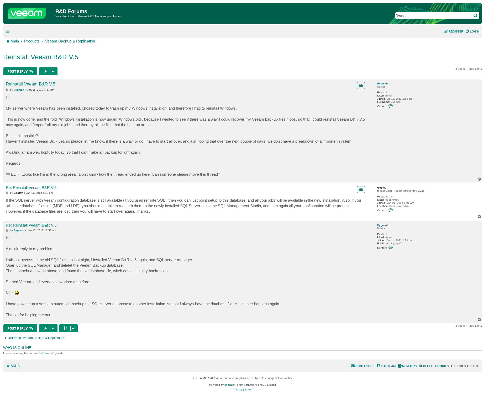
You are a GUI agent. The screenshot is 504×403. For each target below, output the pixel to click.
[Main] (29, 12)
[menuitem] (472, 31)
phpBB (228, 384)
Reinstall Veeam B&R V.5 (40, 57)
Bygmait (382, 83)
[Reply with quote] (361, 85)
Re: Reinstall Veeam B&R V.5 (31, 187)
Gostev (381, 187)
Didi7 (41, 353)
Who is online (17, 348)
